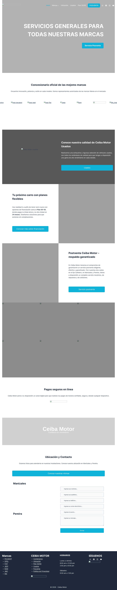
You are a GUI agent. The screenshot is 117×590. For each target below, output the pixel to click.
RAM (6, 569)
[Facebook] (106, 5)
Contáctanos (38, 559)
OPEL (7, 561)
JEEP (6, 566)
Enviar (82, 530)
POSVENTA (93, 5)
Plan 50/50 (82, 5)
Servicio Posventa (93, 45)
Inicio (48, 5)
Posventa (36, 569)
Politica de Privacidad (41, 571)
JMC (6, 571)
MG (6, 574)
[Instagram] (109, 5)
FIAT (6, 564)
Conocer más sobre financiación (30, 229)
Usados (73, 5)
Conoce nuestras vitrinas (58, 473)
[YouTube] (113, 5)
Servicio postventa (87, 289)
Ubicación (64, 5)
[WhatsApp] (102, 5)
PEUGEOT (8, 559)
